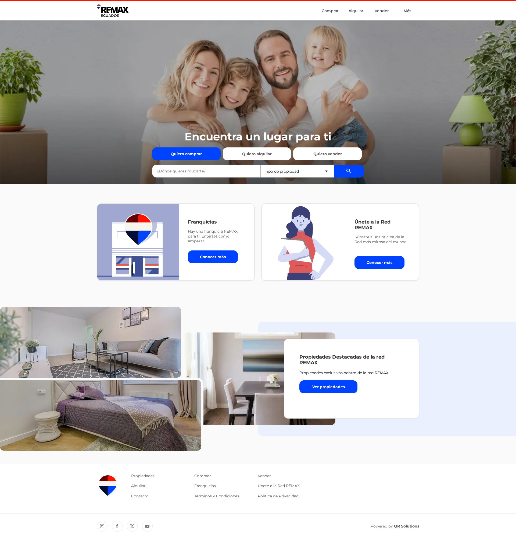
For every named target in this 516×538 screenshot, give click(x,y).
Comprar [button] (202, 475)
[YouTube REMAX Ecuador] (147, 526)
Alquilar (356, 10)
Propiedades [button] (143, 475)
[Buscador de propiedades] (349, 171)
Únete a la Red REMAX (279, 485)
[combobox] (206, 171)
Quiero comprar (186, 153)
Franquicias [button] (205, 485)
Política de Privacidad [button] (278, 496)
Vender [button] (264, 475)
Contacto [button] (140, 496)
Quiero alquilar (257, 153)
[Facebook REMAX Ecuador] (117, 526)
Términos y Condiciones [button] (216, 496)
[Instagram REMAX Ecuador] (102, 526)
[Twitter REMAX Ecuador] (132, 526)
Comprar (330, 10)
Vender (382, 10)
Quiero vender (327, 153)
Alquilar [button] (138, 485)
